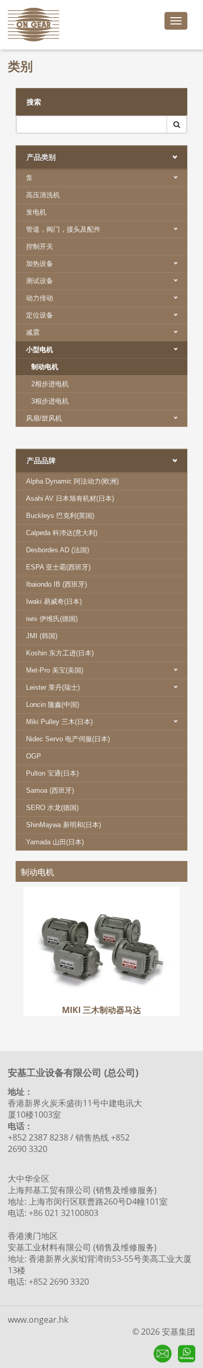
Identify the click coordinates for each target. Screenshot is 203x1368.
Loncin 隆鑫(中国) (52, 704)
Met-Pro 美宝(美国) (54, 670)
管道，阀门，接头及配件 (63, 229)
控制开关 (39, 246)
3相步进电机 (50, 401)
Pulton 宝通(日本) (52, 773)
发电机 (36, 212)
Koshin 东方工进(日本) (60, 653)
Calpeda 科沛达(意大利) (61, 533)
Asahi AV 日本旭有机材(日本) (70, 498)
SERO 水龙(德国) (52, 808)
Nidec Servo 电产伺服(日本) (68, 739)
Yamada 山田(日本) (55, 842)
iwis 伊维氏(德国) (52, 619)
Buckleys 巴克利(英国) (60, 516)
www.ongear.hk (38, 1319)
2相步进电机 (50, 384)
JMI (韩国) (41, 636)
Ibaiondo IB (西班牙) (56, 584)
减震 (33, 332)
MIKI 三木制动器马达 (101, 902)
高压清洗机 (43, 195)
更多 (101, 939)
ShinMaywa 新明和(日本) (63, 825)
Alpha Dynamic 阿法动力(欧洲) (72, 481)
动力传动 (39, 298)
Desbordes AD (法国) (57, 550)
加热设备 (39, 264)
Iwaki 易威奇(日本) (54, 601)
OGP (33, 756)
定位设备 (39, 315)
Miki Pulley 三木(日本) (59, 722)
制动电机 (44, 367)
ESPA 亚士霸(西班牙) (58, 567)
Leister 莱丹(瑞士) (53, 687)
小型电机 (39, 349)
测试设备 (39, 281)
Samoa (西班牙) (50, 790)
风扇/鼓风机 (44, 418)
